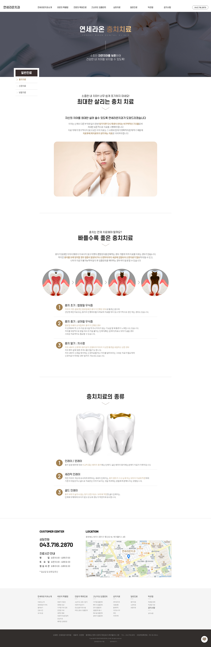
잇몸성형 (116, 605)
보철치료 (22, 92)
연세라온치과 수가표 (99, 641)
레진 (114, 613)
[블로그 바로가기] (204, 639)
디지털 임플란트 (98, 602)
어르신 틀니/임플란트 (81, 610)
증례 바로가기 (113, 641)
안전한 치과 (60, 610)
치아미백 (116, 616)
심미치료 (116, 7)
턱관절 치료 (151, 605)
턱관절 (150, 7)
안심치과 (60, 619)
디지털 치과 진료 (62, 608)
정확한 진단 (60, 605)
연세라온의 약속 (42, 605)
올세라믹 (116, 608)
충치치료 (22, 79)
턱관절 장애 (151, 602)
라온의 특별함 (62, 7)
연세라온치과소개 (45, 7)
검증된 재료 (60, 613)
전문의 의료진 (61, 602)
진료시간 (40, 610)
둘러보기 (40, 608)
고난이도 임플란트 (98, 7)
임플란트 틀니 (97, 610)
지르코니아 (116, 610)
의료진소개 (41, 602)
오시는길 (40, 613)
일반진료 (133, 7)
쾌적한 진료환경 (62, 621)
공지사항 (167, 7)
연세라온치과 (11, 7)
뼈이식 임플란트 (98, 605)
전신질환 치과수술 (80, 608)
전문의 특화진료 (80, 7)
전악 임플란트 (97, 608)
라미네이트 (116, 602)
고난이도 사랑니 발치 (81, 602)
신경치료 (22, 86)
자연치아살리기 (79, 605)
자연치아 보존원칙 (62, 616)
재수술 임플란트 (98, 613)
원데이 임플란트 (98, 616)
